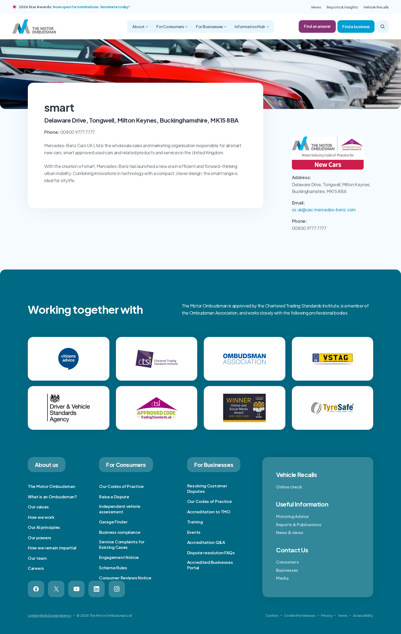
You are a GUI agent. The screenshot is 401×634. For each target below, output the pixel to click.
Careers (36, 568)
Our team (37, 558)
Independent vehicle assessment (119, 508)
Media (282, 577)
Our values (38, 506)
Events (193, 532)
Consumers (287, 561)
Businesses (287, 570)
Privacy (326, 616)
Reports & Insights (342, 7)
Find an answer (317, 26)
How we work (41, 517)
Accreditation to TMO (209, 511)
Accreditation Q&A (206, 542)
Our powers (39, 537)
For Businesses (209, 26)
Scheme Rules (113, 567)
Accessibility (363, 616)
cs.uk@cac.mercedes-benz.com (324, 209)
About (138, 26)
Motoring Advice (292, 516)
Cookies (272, 616)
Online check (289, 486)
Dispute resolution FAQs (211, 552)
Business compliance (119, 532)
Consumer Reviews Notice (125, 577)
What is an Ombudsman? (52, 496)
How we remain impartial (52, 547)
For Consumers (170, 26)
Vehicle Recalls (376, 7)
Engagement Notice (119, 557)
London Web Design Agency (49, 616)
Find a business (356, 26)
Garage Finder (113, 521)
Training (195, 521)
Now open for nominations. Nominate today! (91, 7)
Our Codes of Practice (121, 486)
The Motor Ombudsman (51, 486)
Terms (343, 616)
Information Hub (250, 26)
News (316, 7)
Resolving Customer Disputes (207, 488)
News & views (289, 532)
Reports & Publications (298, 524)
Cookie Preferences (300, 616)
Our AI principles (44, 527)
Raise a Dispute (114, 496)
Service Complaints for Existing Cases (121, 544)
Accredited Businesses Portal (210, 564)
